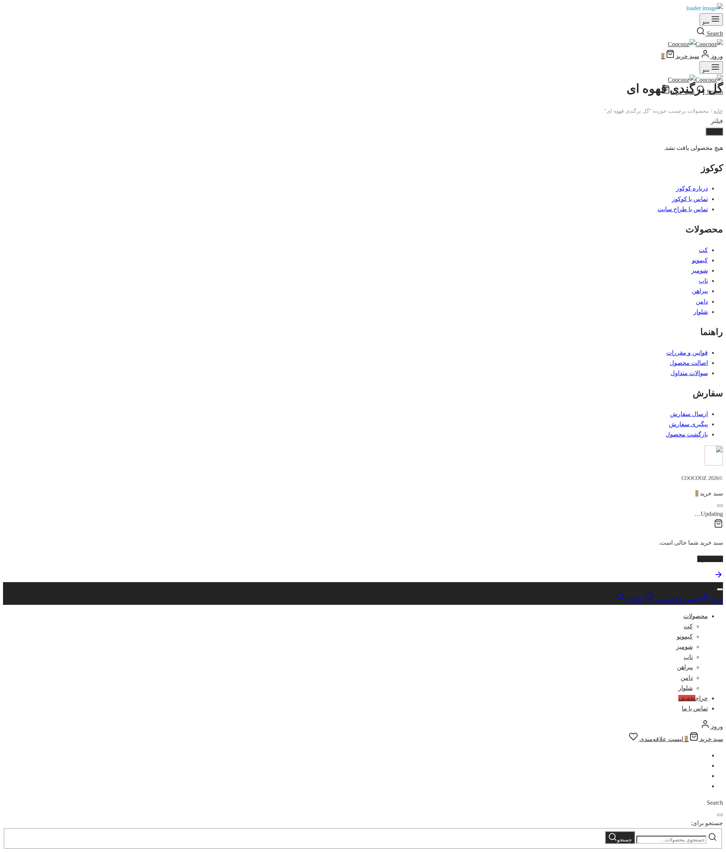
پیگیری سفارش (688, 424)
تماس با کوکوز (690, 199)
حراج (693, 698)
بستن (714, 131)
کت (703, 250)
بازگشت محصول (687, 434)
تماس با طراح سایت (683, 209)
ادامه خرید (710, 559)
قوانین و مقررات (687, 352)
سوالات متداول (689, 373)
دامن (702, 301)
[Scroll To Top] (718, 577)
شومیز (699, 270)
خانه (718, 111)
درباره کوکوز (692, 188)
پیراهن (700, 291)
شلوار (700, 311)
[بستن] (720, 506)
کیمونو (700, 260)
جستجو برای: (707, 823)
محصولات (695, 616)
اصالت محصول (689, 363)
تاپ (703, 280)
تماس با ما (695, 708)
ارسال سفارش (689, 414)
